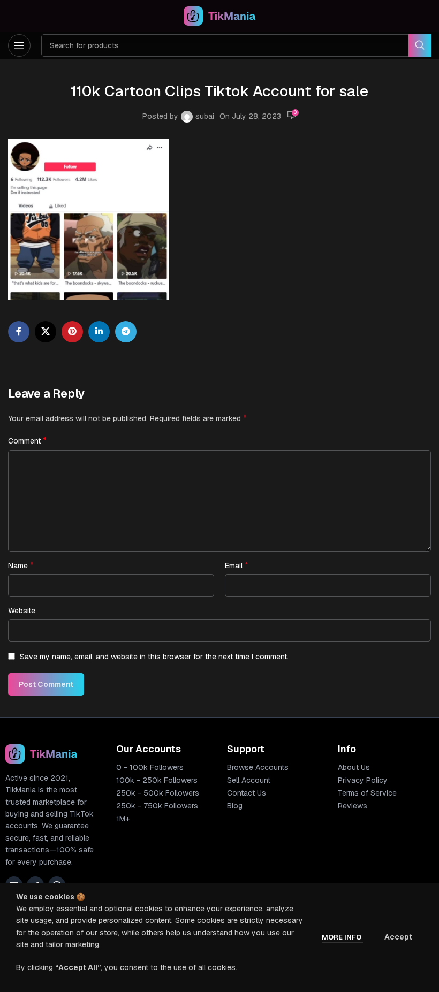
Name (21, 565)
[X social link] (45, 331)
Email (236, 565)
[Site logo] (220, 15)
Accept (398, 937)
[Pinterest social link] (72, 331)
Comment (27, 440)
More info (342, 937)
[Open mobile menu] (19, 45)
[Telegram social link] (126, 331)
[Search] (419, 45)
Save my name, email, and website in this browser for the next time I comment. (154, 656)
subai (204, 116)
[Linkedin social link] (99, 331)
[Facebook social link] (18, 331)
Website (21, 610)
